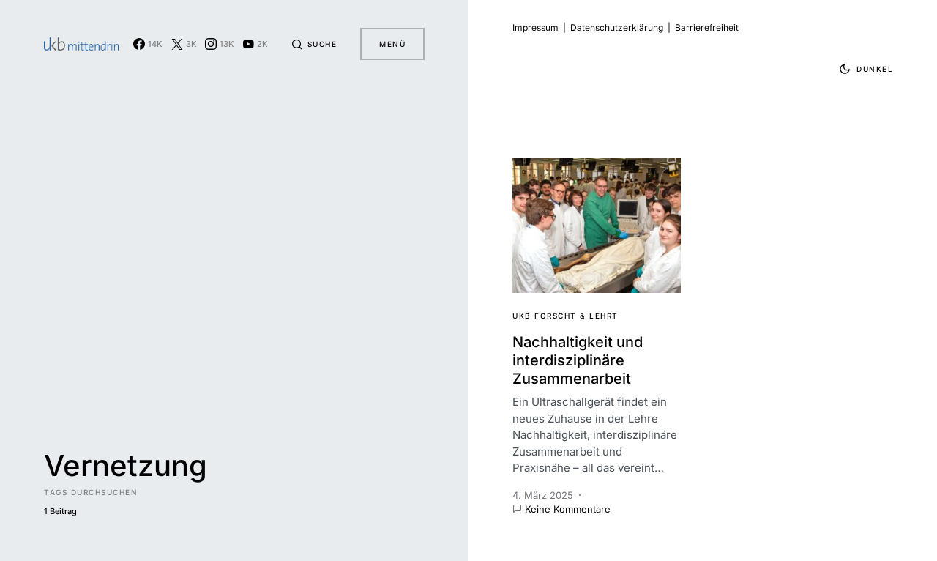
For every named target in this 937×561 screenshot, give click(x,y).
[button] (314, 44)
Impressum (535, 27)
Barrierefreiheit (707, 27)
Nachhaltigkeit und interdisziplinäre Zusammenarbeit (577, 360)
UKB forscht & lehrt (565, 315)
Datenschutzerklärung (616, 27)
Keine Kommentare (568, 509)
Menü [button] (392, 44)
